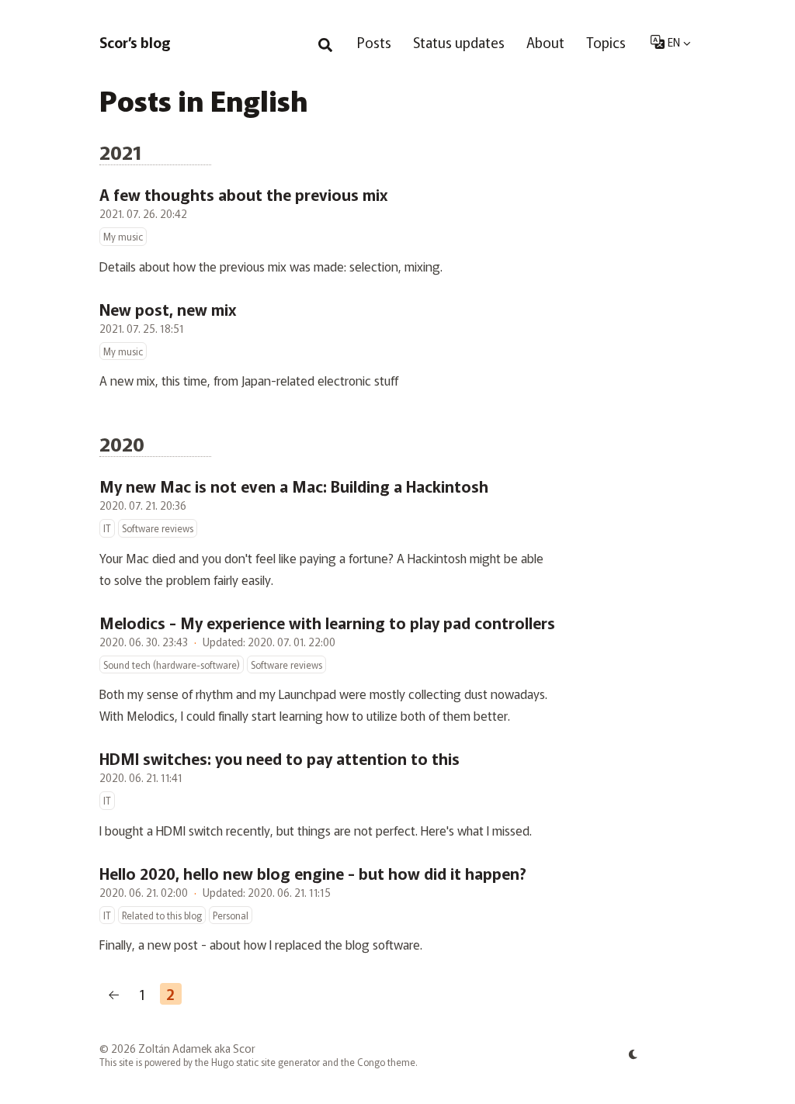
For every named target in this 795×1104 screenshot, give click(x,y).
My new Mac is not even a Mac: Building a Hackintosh (293, 486)
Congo (371, 1061)
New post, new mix (167, 309)
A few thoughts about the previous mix (243, 195)
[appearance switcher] (633, 1054)
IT (107, 528)
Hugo (222, 1061)
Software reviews (157, 528)
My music (123, 236)
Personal (230, 915)
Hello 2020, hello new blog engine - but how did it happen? (312, 873)
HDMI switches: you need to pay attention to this (279, 759)
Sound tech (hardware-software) (171, 664)
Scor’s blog (135, 42)
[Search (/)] (325, 42)
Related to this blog (162, 915)
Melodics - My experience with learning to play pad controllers (327, 623)
